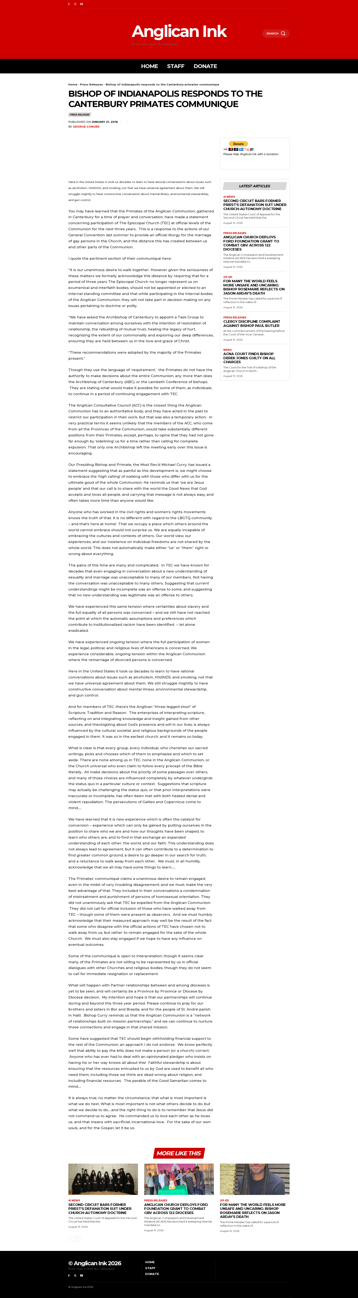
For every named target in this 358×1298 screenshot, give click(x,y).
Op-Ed (227, 277)
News (227, 349)
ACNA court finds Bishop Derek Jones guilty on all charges (249, 358)
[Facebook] (69, 4)
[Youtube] (82, 4)
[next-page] (77, 1239)
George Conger (86, 126)
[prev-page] (71, 1239)
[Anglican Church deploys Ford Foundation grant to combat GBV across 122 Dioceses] (179, 1179)
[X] (75, 4)
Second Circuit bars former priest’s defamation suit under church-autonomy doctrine (254, 205)
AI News (229, 196)
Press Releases (91, 84)
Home (72, 84)
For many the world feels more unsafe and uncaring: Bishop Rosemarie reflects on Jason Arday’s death (253, 287)
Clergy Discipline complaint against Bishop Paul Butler (251, 323)
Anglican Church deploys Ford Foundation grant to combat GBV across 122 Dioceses (251, 243)
